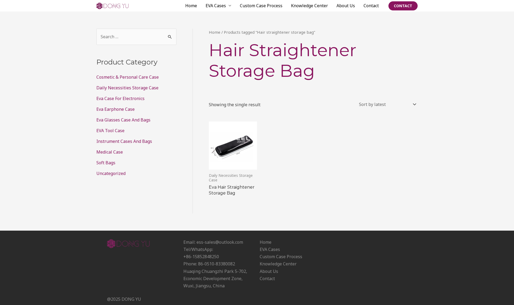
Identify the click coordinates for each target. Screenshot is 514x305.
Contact (371, 6)
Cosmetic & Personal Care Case (127, 77)
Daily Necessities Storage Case (127, 88)
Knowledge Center (309, 6)
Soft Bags (105, 163)
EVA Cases (216, 6)
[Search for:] (136, 37)
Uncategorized (111, 173)
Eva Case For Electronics (120, 98)
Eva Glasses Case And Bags (123, 120)
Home (191, 6)
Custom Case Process (261, 6)
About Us (346, 6)
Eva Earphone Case (115, 109)
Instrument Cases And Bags (124, 141)
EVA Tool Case (110, 131)
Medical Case (109, 152)
